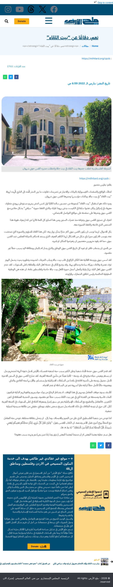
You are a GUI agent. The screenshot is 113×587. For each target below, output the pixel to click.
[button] (38, 463)
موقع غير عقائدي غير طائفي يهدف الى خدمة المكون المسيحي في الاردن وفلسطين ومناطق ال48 (40, 464)
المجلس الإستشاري (50, 578)
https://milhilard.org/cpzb (96, 58)
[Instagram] (8, 9)
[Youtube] (19, 9)
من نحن (35, 578)
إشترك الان (8, 578)
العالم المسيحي (22, 578)
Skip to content (105, 2)
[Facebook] (54, 9)
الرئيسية (65, 578)
